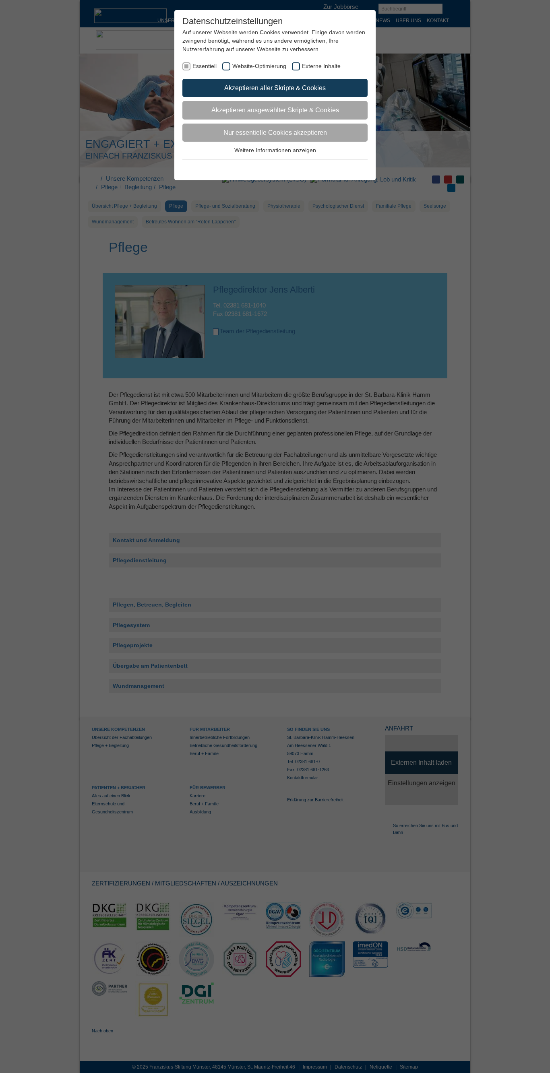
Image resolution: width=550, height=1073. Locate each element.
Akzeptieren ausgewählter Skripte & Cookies (275, 110)
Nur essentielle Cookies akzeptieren (275, 132)
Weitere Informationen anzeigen (275, 150)
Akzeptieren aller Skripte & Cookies (275, 88)
